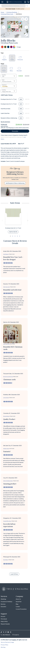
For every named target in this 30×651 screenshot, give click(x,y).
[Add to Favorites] (22, 19)
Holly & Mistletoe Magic (8, 480)
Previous (3, 27)
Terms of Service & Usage (7, 642)
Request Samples (5, 624)
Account (3, 616)
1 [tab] (10, 236)
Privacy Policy (4, 644)
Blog (17, 604)
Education (3, 606)
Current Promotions (21, 609)
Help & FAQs (4, 621)
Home (2, 12)
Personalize (15, 131)
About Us (18, 599)
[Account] (25, 2)
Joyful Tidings (6, 397)
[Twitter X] (4, 632)
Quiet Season (6, 254)
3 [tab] (15, 236)
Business (3, 604)
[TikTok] (2, 632)
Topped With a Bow (7, 521)
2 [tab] (12, 236)
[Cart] (28, 2)
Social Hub (18, 601)
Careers (18, 606)
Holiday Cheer (6, 448)
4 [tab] (17, 236)
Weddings (3, 599)
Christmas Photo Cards (7, 14)
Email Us (16, 634)
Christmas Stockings (11, 12)
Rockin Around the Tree (8, 376)
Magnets (4, 59)
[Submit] (27, 5)
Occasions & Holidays (6, 601)
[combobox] (15, 5)
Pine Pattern (5, 559)
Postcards (20, 59)
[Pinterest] (9, 632)
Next (26, 27)
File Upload (4, 619)
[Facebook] (7, 632)
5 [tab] (19, 236)
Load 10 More (14, 574)
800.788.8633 (6, 634)
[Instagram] (11, 632)
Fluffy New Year (6, 286)
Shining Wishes (6, 416)
